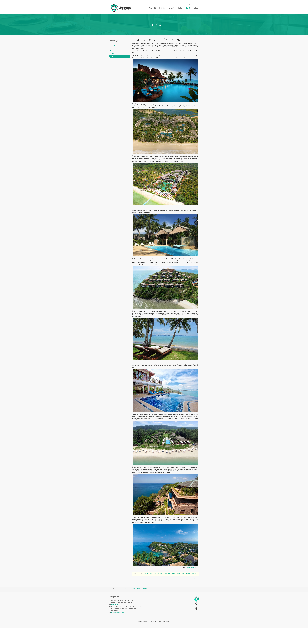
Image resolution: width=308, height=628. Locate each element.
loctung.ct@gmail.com (117, 612)
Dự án (180, 8)
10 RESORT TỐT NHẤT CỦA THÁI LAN (140, 588)
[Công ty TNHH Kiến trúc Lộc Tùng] (120, 8)
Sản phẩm (171, 8)
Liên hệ (196, 8)
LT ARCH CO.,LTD (116, 604)
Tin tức (188, 8)
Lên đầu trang (195, 579)
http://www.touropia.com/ (192, 567)
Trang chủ (152, 8)
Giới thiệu (162, 8)
